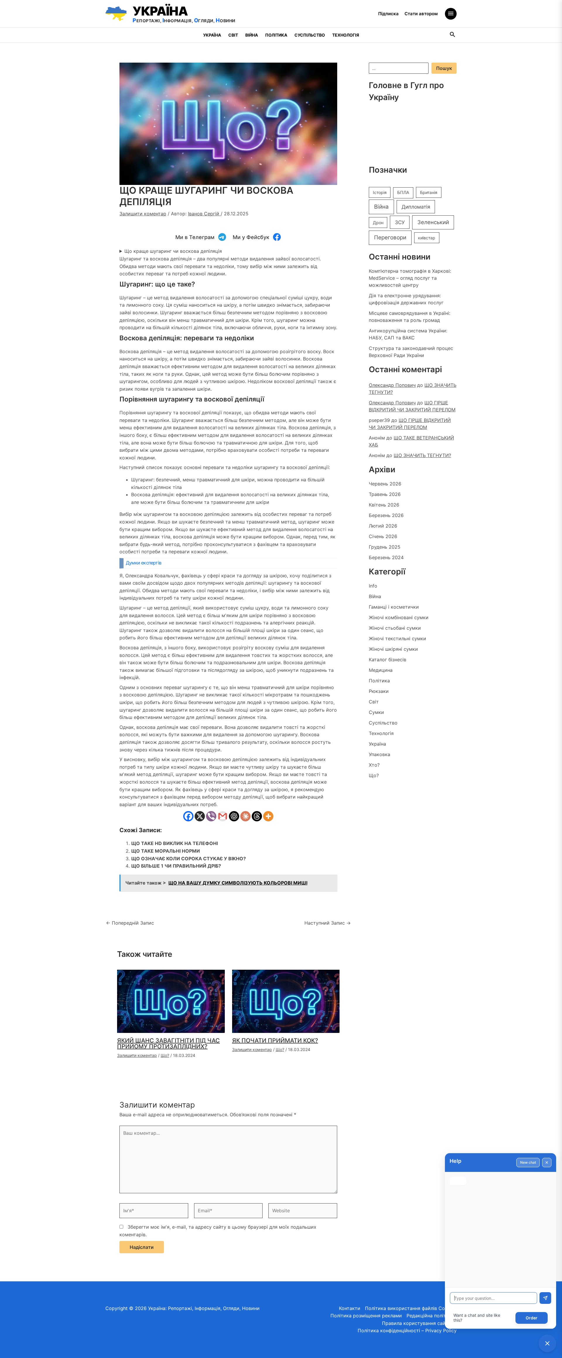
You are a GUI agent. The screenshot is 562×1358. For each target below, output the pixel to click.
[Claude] (245, 816)
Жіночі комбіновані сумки (399, 617)
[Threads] (257, 816)
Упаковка (379, 754)
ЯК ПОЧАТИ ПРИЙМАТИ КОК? (275, 1040)
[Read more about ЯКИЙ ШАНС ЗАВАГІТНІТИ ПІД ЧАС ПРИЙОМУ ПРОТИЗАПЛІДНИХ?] (171, 1001)
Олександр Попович (392, 385)
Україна (212, 34)
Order (531, 1317)
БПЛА (403, 192)
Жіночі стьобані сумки (395, 628)
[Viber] (211, 816)
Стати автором (421, 13)
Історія (380, 192)
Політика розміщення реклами (366, 1315)
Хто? (374, 765)
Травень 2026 (385, 494)
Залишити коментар (142, 214)
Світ (233, 34)
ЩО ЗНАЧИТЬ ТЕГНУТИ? (422, 455)
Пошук (444, 68)
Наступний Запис (327, 923)
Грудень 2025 (384, 547)
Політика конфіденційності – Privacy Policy (407, 1330)
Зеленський (433, 222)
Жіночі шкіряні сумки (393, 649)
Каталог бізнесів (387, 659)
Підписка (388, 13)
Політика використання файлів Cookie (409, 1308)
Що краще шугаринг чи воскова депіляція (173, 251)
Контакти (349, 1308)
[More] (268, 816)
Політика (276, 34)
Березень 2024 (386, 557)
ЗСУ (400, 222)
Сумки (376, 712)
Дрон (378, 222)
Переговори (390, 237)
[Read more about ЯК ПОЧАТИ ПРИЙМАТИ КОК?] (286, 1001)
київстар (426, 237)
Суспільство (309, 34)
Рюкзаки (379, 691)
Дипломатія (416, 207)
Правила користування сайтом (418, 1323)
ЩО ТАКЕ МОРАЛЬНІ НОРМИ (165, 851)
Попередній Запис (130, 923)
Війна (251, 34)
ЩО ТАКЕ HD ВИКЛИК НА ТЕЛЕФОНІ (174, 843)
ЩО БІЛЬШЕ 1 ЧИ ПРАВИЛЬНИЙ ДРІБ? (176, 866)
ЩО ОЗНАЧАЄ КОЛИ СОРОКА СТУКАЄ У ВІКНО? (188, 858)
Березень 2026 (386, 515)
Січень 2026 (383, 536)
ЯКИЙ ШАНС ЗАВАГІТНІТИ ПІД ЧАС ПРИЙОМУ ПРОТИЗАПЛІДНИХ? (168, 1043)
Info (373, 586)
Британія (428, 192)
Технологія (345, 34)
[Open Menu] (451, 14)
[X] (200, 816)
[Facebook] (188, 816)
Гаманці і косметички (394, 607)
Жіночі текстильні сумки (397, 638)
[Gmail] (222, 816)
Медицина (381, 670)
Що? (165, 1055)
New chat (528, 1162)
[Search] (453, 35)
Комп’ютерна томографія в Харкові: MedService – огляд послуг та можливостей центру (410, 278)
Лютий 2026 (383, 526)
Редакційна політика (430, 1315)
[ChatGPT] (234, 816)
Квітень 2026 (384, 505)
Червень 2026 (385, 484)
